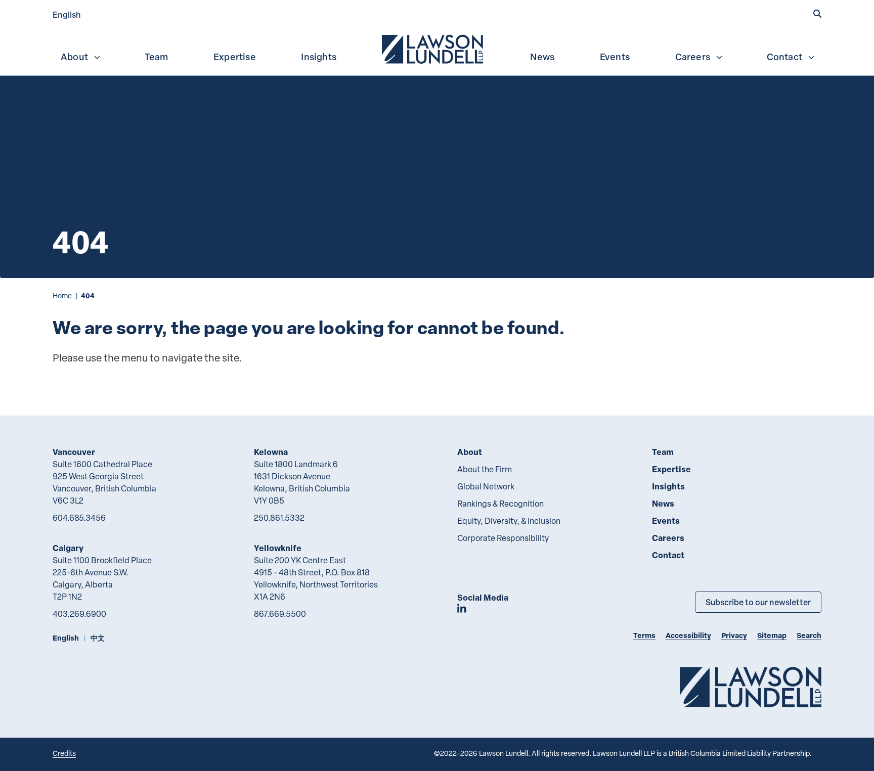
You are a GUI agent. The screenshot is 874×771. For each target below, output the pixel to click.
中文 (98, 637)
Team (156, 56)
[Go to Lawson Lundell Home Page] (750, 686)
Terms (644, 635)
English (67, 14)
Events (615, 56)
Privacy (734, 635)
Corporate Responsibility (503, 537)
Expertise (234, 56)
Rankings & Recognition (500, 503)
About (74, 56)
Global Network (485, 486)
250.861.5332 (279, 517)
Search (809, 635)
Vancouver (74, 452)
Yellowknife (277, 548)
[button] (817, 13)
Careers (692, 56)
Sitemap (771, 635)
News (542, 56)
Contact (784, 56)
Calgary (68, 548)
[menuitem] (433, 48)
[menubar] (437, 48)
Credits (64, 753)
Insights (318, 56)
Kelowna (271, 452)
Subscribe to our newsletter (758, 602)
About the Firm (484, 469)
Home (62, 295)
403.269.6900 (79, 613)
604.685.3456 (79, 517)
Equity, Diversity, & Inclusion (508, 520)
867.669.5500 (280, 613)
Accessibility (688, 635)
